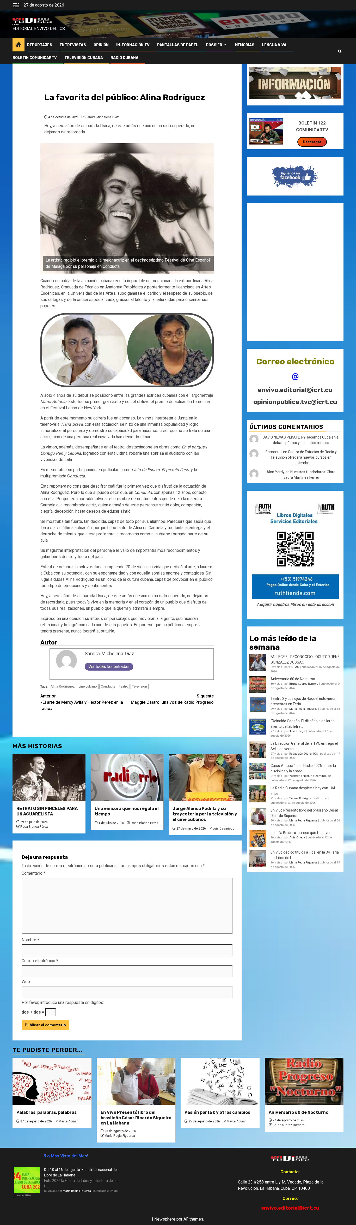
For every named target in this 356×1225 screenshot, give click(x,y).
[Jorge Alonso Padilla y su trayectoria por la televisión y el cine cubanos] (205, 777)
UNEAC (294, 667)
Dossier (214, 45)
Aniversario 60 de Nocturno (293, 679)
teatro (123, 686)
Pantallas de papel (177, 45)
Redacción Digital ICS (303, 753)
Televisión (139, 686)
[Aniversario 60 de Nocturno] (304, 1081)
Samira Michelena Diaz (102, 117)
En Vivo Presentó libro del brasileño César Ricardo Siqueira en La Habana (136, 1118)
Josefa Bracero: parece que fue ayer (301, 833)
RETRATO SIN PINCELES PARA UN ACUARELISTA (47, 811)
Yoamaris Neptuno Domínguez (310, 776)
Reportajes (39, 45)
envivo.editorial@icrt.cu (295, 390)
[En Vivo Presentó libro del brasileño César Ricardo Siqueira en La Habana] (257, 816)
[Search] (339, 51)
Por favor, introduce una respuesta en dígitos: (63, 1002)
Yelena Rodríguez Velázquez (308, 798)
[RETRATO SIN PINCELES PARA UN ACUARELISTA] (49, 777)
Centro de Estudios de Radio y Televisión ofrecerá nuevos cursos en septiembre (304, 457)
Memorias (244, 45)
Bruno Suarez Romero (303, 683)
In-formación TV (133, 45)
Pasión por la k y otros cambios (217, 1112)
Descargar (312, 142)
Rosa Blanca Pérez (34, 826)
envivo (16, 24)
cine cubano (87, 686)
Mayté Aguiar (68, 1121)
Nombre (30, 939)
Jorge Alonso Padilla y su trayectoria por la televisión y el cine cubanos (205, 814)
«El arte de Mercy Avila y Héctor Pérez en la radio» (81, 702)
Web (26, 981)
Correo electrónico (40, 960)
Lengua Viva (274, 45)
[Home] (18, 45)
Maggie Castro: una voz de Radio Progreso (172, 699)
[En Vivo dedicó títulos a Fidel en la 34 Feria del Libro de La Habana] (257, 858)
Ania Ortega (297, 731)
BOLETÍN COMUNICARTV (35, 58)
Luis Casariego (223, 828)
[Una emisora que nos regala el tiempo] (127, 777)
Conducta (108, 686)
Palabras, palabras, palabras (46, 1112)
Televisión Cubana (83, 58)
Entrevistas (73, 45)
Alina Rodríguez (63, 686)
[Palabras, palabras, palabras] (52, 1081)
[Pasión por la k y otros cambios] (220, 1081)
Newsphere (164, 1219)
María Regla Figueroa (303, 709)
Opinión (101, 45)
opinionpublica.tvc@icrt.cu (295, 402)
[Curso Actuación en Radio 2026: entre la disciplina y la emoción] (257, 771)
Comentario (33, 873)
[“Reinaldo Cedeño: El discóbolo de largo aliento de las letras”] (257, 726)
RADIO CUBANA (124, 58)
